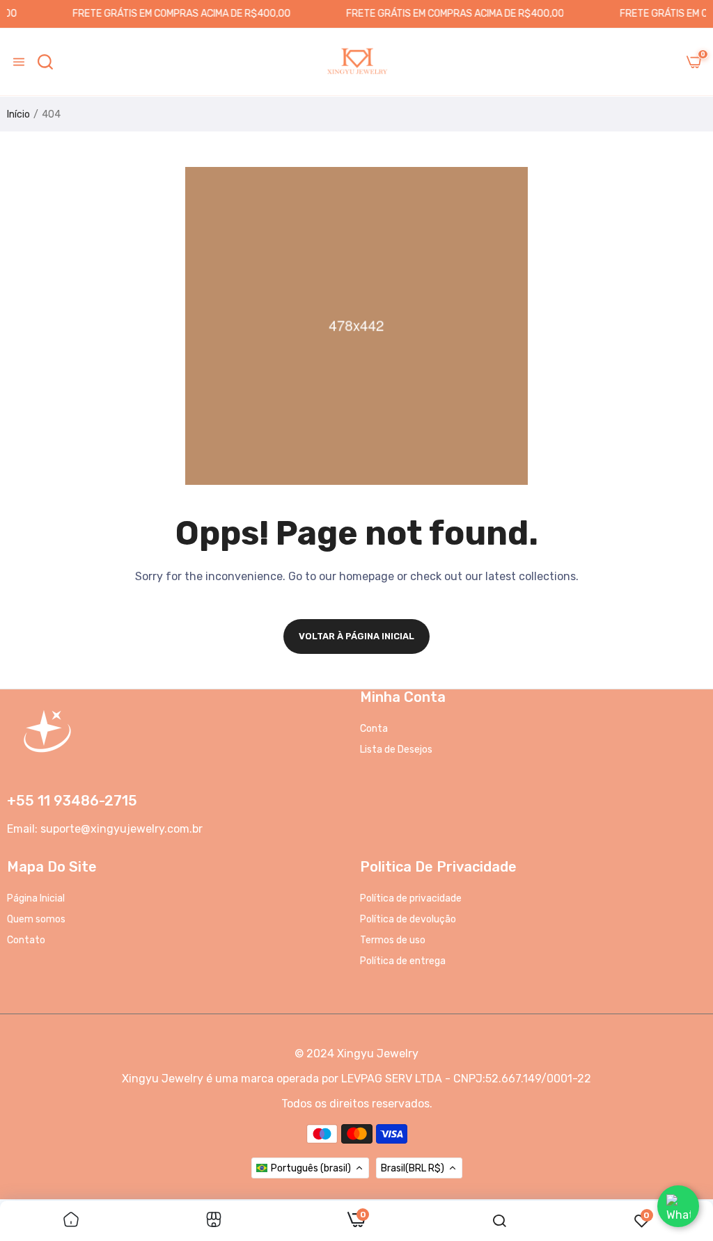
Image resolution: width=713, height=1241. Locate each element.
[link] (71, 1221)
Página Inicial (36, 898)
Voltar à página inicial (356, 636)
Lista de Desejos (396, 749)
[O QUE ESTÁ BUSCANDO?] (45, 62)
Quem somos (36, 919)
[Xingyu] (356, 62)
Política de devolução (408, 919)
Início (18, 114)
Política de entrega (403, 961)
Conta (374, 729)
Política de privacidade (411, 898)
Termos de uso (392, 940)
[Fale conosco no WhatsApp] (678, 1206)
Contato (26, 940)
